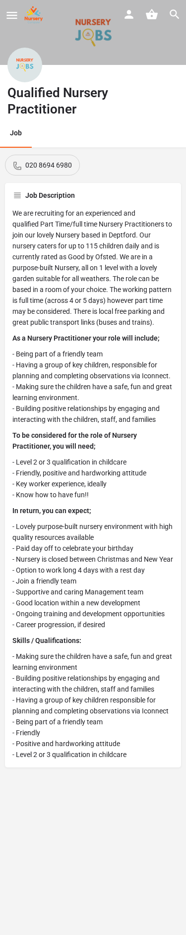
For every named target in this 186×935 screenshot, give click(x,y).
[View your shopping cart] (151, 14)
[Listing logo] (24, 65)
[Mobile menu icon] (12, 15)
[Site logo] (35, 15)
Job (16, 133)
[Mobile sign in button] (129, 14)
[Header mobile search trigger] (174, 14)
